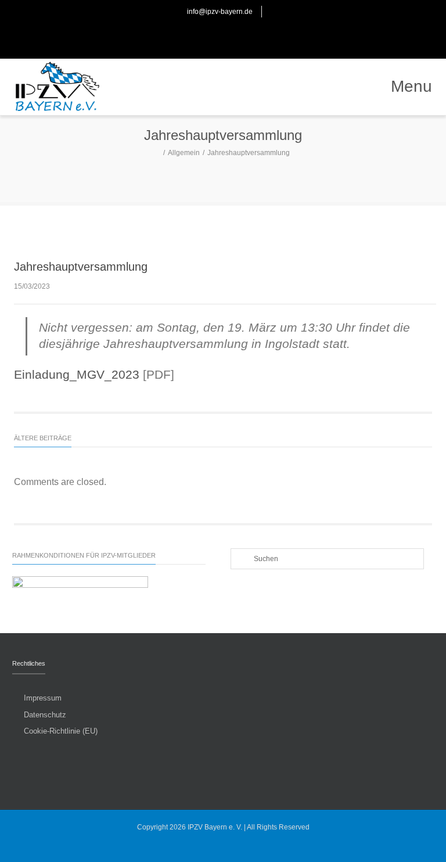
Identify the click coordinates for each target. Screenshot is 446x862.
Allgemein (184, 153)
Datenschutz (45, 714)
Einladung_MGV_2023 (76, 375)
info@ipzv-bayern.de (220, 12)
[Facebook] (210, 34)
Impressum (43, 698)
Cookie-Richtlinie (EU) (61, 731)
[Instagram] (235, 34)
